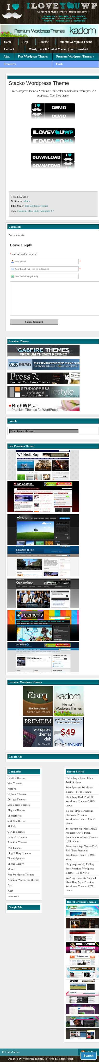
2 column (21, 211)
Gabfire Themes (16, 778)
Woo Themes (14, 783)
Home (7, 42)
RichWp (11, 826)
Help (25, 42)
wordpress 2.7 (47, 211)
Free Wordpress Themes (33, 56)
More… (11, 869)
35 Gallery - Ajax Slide (78, 778)
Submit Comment (34, 322)
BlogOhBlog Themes (19, 853)
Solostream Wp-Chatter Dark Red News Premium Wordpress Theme (82, 850)
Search (88, 1055)
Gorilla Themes (16, 831)
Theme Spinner (16, 858)
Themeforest (14, 815)
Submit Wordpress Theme (76, 42)
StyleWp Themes (16, 820)
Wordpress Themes (32, 1058)
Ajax (7, 56)
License (44, 42)
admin (27, 201)
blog (30, 211)
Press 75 (12, 788)
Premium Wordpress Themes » (75, 56)
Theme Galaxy (15, 863)
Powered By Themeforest (59, 1058)
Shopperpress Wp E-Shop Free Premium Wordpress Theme (80, 868)
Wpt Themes (14, 847)
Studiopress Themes (18, 804)
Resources (10, 64)
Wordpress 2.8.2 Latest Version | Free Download (58, 49)
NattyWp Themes (17, 837)
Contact (9, 49)
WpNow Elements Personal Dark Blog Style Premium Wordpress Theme (81, 882)
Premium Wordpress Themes (23, 879)
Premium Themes (17, 842)
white (36, 211)
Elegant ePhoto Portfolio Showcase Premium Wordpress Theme (79, 815)
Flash (59, 64)
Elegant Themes (16, 810)
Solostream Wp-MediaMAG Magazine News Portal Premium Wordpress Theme (81, 832)
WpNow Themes (16, 794)
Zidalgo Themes (16, 799)
